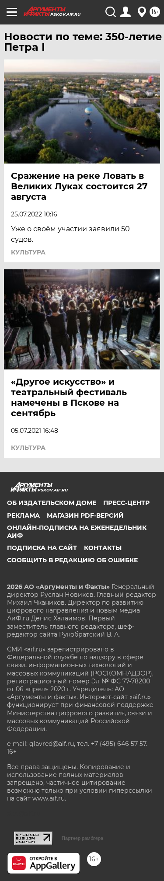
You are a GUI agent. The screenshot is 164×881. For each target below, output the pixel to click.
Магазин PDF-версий (85, 515)
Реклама (23, 515)
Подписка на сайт (42, 548)
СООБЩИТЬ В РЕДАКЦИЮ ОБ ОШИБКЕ (72, 560)
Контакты (103, 548)
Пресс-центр (126, 503)
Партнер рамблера (82, 838)
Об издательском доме (51, 503)
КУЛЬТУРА (28, 252)
